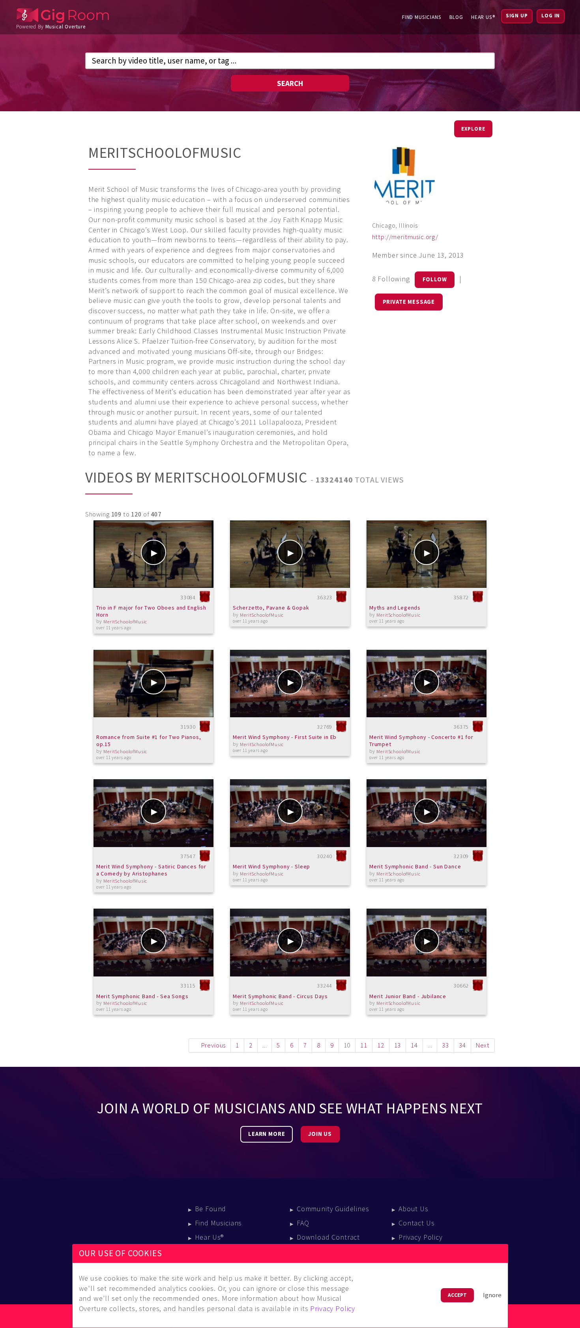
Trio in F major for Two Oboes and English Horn (151, 611)
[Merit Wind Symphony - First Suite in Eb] (290, 683)
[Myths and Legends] (427, 554)
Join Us (320, 1133)
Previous (213, 1045)
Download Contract (328, 1237)
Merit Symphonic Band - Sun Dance (415, 866)
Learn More (266, 1133)
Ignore (492, 1295)
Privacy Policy (421, 1237)
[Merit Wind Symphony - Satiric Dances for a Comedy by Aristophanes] (154, 813)
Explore (473, 128)
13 (397, 1045)
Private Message (409, 301)
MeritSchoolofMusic (125, 622)
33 (445, 1045)
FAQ (303, 1222)
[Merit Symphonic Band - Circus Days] (290, 942)
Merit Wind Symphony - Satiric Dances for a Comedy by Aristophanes (151, 870)
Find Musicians (422, 17)
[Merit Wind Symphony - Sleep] (290, 813)
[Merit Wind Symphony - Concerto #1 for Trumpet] (427, 683)
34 (462, 1045)
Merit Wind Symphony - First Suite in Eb (285, 737)
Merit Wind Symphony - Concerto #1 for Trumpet (421, 740)
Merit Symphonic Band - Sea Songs (142, 996)
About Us (413, 1208)
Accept (457, 1295)
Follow (435, 279)
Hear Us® (483, 17)
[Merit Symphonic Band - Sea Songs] (154, 942)
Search (290, 83)
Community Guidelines (333, 1208)
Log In (550, 15)
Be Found (210, 1208)
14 (414, 1045)
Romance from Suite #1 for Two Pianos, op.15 (148, 740)
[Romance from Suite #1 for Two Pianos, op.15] (154, 683)
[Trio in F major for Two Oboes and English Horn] (154, 554)
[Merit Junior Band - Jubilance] (427, 942)
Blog (456, 17)
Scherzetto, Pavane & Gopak (271, 607)
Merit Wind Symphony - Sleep (272, 866)
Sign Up (517, 15)
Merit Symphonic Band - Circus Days (280, 996)
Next (483, 1045)
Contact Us (416, 1222)
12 (380, 1045)
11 (363, 1045)
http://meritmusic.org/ (405, 237)
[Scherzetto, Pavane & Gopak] (290, 554)
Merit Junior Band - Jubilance (407, 996)
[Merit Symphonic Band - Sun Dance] (427, 813)
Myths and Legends (395, 607)
